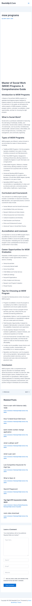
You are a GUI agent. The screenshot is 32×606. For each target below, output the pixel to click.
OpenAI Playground (10, 489)
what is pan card (9, 454)
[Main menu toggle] (28, 3)
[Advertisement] (16, 62)
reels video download (11, 513)
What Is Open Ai (9, 478)
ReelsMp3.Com (9, 3)
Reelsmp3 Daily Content (20, 410)
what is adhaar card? (11, 443)
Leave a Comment (8, 410)
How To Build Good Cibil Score (15, 419)
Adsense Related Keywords (20, 505)
